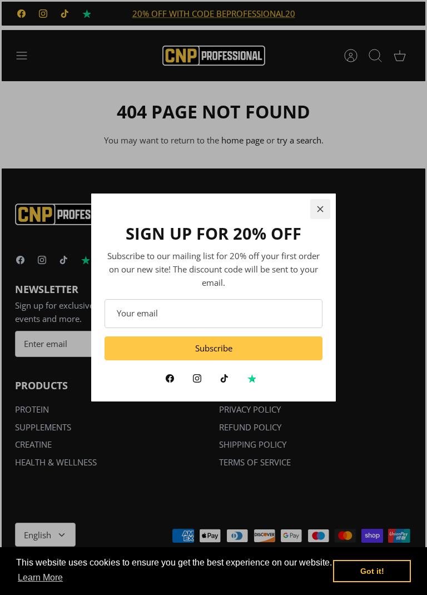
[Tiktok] (224, 378)
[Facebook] (170, 378)
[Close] (320, 209)
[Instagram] (197, 378)
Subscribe (213, 348)
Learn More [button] (40, 577)
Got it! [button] (372, 571)
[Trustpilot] (251, 378)
